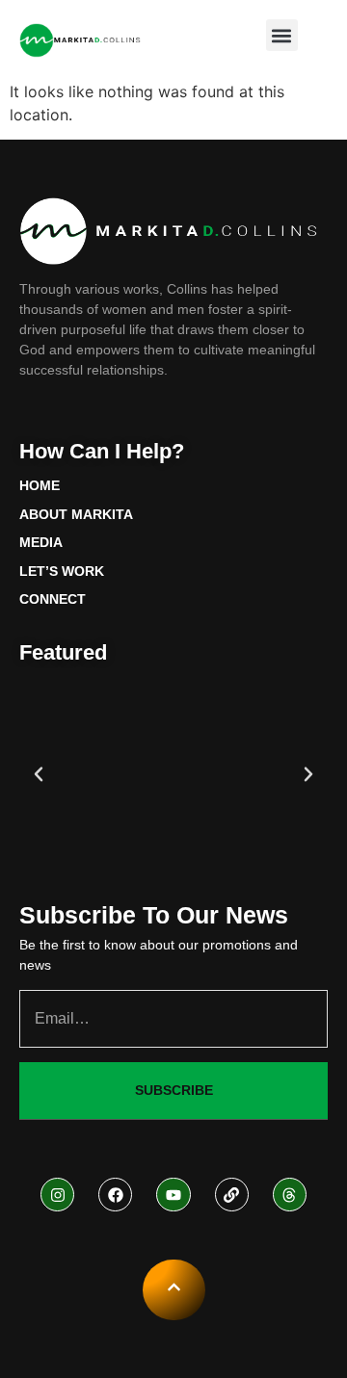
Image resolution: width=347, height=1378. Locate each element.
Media (41, 542)
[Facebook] (115, 1194)
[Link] (232, 1194)
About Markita (76, 514)
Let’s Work (61, 571)
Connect (52, 599)
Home (39, 485)
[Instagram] (57, 1194)
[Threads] (290, 1194)
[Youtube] (173, 1194)
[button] (282, 35)
